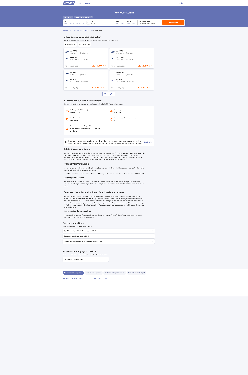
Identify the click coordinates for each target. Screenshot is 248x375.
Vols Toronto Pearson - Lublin (73, 278)
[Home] (69, 3)
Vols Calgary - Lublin (101, 278)
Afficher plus (108, 94)
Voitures (87, 3)
